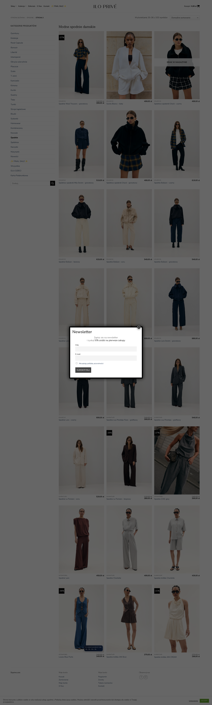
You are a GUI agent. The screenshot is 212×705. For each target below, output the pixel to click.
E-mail (77, 354)
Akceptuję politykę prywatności (91, 363)
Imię (77, 345)
